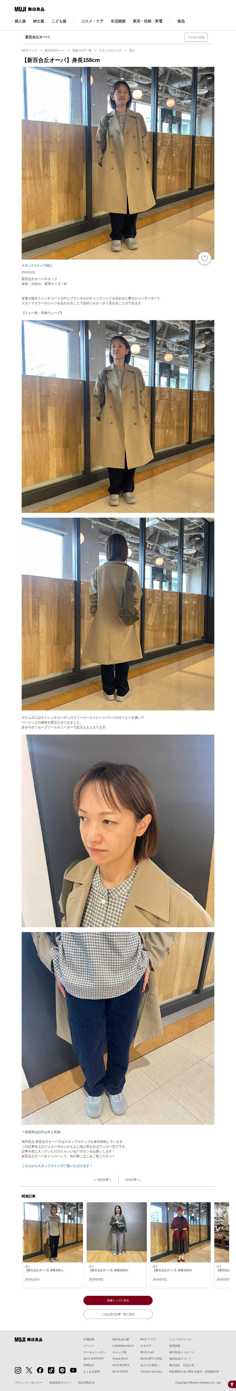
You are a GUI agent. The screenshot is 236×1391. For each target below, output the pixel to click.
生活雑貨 (118, 21)
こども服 (59, 21)
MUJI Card (147, 1352)
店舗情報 (88, 1339)
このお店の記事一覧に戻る (118, 1314)
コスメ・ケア (92, 21)
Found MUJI (120, 1358)
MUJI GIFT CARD (151, 1358)
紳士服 (38, 21)
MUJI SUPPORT (93, 1358)
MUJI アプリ (148, 1339)
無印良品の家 (120, 1339)
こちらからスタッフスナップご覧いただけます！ (57, 1166)
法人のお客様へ (150, 1365)
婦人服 (20, 21)
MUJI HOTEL (120, 1371)
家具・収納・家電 (147, 21)
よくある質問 (91, 1371)
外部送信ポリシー (60, 1382)
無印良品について (180, 1358)
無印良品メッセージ (181, 1352)
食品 (181, 21)
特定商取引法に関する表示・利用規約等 (194, 1371)
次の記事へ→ (133, 1179)
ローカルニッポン (94, 1352)
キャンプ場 (119, 1352)
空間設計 (88, 1365)
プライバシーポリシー (28, 1382)
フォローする (196, 37)
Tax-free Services (151, 1371)
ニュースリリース (180, 1339)
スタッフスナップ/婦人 (37, 265)
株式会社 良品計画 (181, 1365)
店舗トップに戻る (118, 1300)
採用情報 (174, 1345)
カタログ (145, 1345)
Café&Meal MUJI (123, 1345)
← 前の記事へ (102, 1179)
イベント (88, 1345)
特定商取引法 (86, 1382)
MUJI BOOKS (120, 1365)
